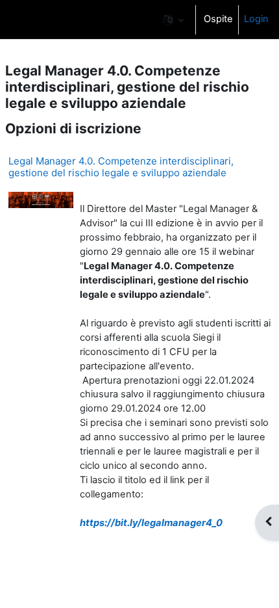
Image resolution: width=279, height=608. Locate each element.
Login (256, 19)
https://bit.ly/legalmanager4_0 (151, 523)
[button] (173, 19)
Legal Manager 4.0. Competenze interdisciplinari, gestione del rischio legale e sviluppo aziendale (121, 167)
